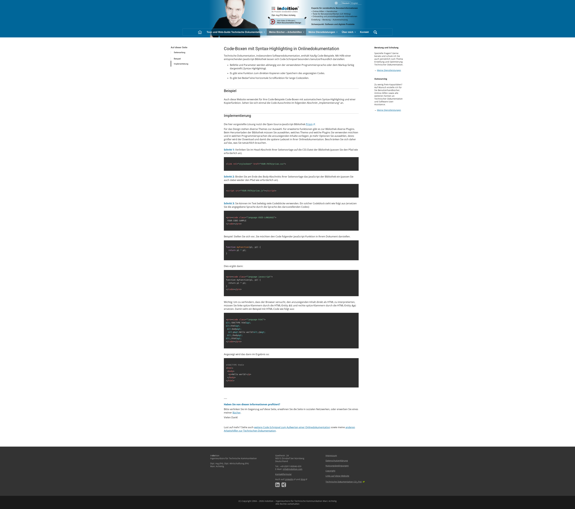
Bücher (237, 412)
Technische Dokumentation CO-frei (344, 481)
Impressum (331, 455)
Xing (303, 479)
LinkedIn (289, 479)
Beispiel (177, 58)
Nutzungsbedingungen (337, 465)
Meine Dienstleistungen (389, 70)
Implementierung (181, 63)
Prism (309, 124)
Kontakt (364, 32)
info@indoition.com (292, 469)
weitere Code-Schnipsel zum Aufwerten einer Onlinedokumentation (292, 427)
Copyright (330, 470)
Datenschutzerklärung (337, 460)
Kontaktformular (283, 474)
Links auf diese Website (337, 475)
